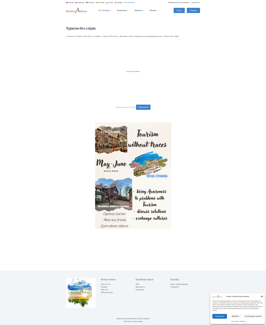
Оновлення (122, 10)
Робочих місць (107, 292)
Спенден (193, 10)
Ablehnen (235, 316)
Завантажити (143, 107)
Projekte (104, 287)
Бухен (179, 10)
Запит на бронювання (179, 284)
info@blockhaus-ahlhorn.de (178, 2)
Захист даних (235, 321)
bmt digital (138, 321)
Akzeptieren (219, 316)
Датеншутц (140, 287)
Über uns (104, 290)
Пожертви (174, 287)
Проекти (138, 10)
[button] (262, 296)
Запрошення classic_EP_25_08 (125, 107)
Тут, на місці (104, 10)
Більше (153, 10)
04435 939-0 (196, 2)
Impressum (140, 290)
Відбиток (242, 321)
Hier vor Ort (105, 284)
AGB (137, 284)
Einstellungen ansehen (253, 316)
